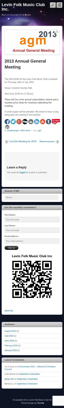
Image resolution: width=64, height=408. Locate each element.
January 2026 (11, 350)
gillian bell (9, 379)
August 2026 (10, 331)
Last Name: (10, 225)
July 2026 (9, 336)
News (28, 131)
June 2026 (9, 341)
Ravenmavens (47, 141)
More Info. (9, 311)
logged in (24, 172)
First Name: (10, 215)
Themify (40, 403)
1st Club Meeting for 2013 (23, 141)
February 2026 (11, 345)
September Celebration (29, 374)
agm (39, 131)
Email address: (12, 236)
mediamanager (13, 131)
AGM (23, 131)
